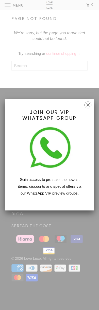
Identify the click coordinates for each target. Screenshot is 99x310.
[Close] (88, 104)
